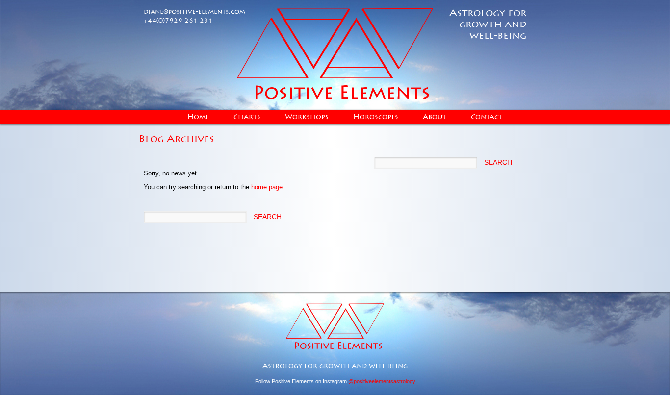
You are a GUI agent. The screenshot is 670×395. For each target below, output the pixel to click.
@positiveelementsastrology (381, 381)
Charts (246, 117)
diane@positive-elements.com (194, 12)
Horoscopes (375, 117)
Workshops (307, 117)
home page (267, 187)
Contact (486, 117)
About (434, 117)
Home (198, 117)
